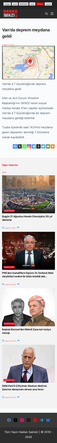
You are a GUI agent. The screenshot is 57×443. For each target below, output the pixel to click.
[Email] (48, 146)
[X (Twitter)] (15, 420)
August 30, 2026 (10, 284)
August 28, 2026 (10, 397)
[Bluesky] (48, 420)
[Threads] (38, 146)
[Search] (46, 13)
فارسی (48, 4)
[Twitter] (43, 146)
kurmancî (23, 4)
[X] (20, 146)
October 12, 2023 (8, 44)
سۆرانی (7, 4)
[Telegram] (34, 146)
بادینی (15, 4)
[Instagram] (29, 146)
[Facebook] (15, 146)
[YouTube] (35, 420)
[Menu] (52, 13)
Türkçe (40, 4)
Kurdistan (9, 211)
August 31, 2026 (9, 228)
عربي (32, 4)
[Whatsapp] (24, 146)
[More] (52, 146)
